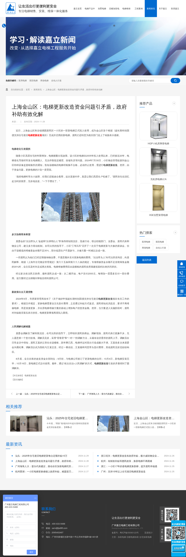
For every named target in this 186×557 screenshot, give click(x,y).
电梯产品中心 (90, 17)
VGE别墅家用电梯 (158, 215)
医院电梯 (33, 80)
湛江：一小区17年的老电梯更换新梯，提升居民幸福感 (129, 466)
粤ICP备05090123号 (129, 532)
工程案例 (139, 8)
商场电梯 (44, 80)
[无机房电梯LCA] (158, 162)
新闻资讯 (151, 8)
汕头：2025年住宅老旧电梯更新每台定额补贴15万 (43, 393)
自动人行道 (56, 80)
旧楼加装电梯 (114, 17)
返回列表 (146, 259)
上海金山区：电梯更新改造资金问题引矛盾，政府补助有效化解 (73, 89)
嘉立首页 (78, 8)
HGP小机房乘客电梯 (158, 143)
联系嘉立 (175, 8)
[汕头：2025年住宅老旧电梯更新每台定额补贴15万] (26, 424)
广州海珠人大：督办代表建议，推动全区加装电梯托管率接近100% (106, 393)
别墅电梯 (102, 8)
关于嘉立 (163, 8)
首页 (28, 89)
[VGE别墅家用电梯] (158, 197)
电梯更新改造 (31, 375)
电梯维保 (126, 8)
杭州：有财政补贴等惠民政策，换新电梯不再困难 (126, 461)
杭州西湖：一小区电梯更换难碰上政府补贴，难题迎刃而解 (44, 471)
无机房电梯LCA (158, 179)
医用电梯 (23, 80)
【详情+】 (68, 427)
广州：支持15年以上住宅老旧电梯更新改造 (123, 471)
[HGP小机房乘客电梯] (158, 126)
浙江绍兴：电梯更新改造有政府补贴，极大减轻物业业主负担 (130, 455)
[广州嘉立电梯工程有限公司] (11, 13)
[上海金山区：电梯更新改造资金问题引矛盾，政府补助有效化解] (113, 424)
